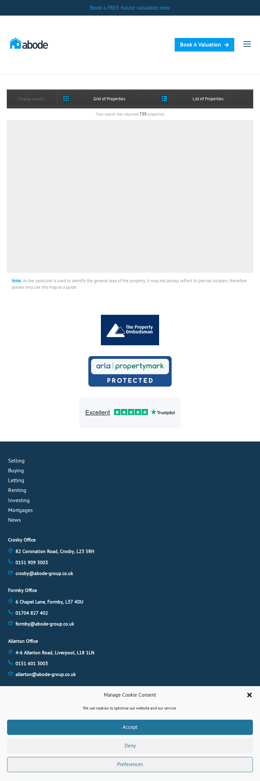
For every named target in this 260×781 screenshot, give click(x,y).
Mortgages (20, 510)
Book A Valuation (200, 45)
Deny (130, 746)
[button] (249, 695)
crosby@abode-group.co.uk (44, 573)
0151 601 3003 (32, 663)
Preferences (130, 764)
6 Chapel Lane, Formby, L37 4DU (49, 602)
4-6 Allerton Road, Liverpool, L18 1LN (55, 653)
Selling (16, 461)
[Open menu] (247, 44)
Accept (130, 727)
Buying (16, 471)
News (14, 520)
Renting (17, 490)
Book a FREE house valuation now (130, 8)
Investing (19, 500)
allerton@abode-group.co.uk (46, 674)
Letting (16, 480)
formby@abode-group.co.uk (45, 624)
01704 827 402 (32, 613)
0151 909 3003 (32, 563)
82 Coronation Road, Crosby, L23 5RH (55, 551)
